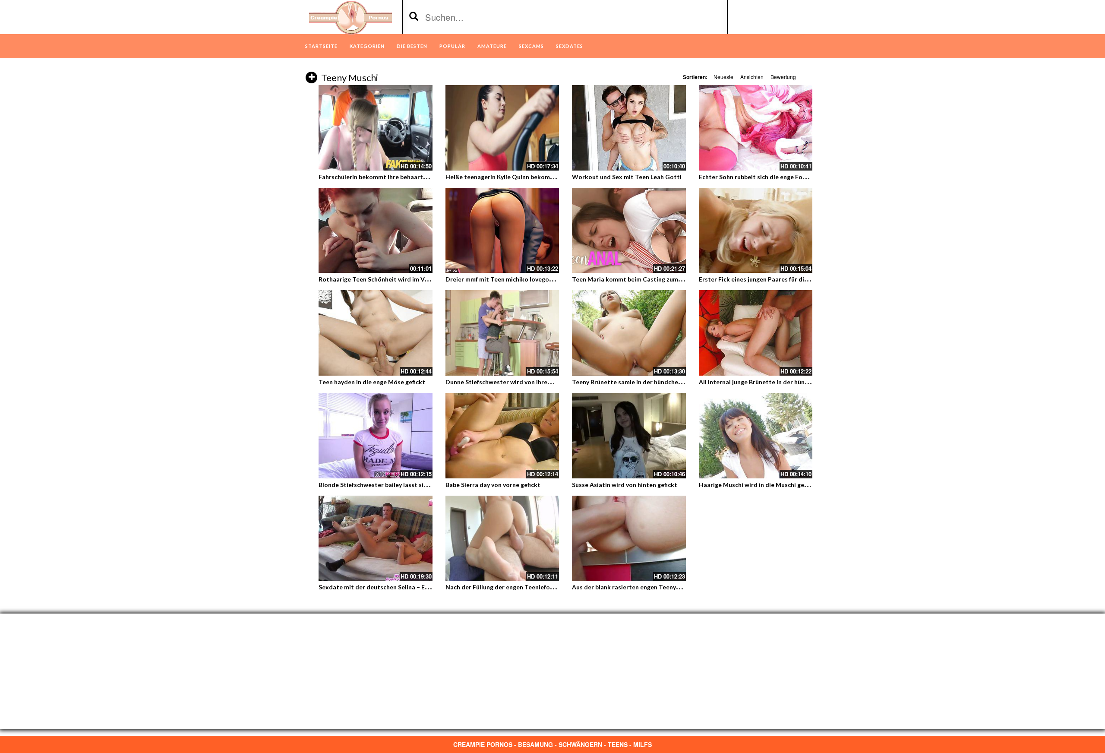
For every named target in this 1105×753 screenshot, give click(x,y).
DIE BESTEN (412, 46)
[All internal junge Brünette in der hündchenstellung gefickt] (756, 333)
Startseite (321, 46)
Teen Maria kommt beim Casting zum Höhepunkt (642, 279)
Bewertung (783, 76)
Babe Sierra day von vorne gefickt (492, 484)
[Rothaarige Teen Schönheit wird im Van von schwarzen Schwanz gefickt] (376, 230)
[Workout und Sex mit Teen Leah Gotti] (629, 128)
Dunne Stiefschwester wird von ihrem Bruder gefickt (520, 382)
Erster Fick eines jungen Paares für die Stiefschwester (775, 279)
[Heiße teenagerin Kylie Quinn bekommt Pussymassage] (502, 128)
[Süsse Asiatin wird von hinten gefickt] (629, 435)
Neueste (723, 76)
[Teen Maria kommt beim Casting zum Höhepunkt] (629, 230)
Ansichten (752, 76)
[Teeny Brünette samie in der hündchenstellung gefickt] (629, 333)
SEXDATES (569, 46)
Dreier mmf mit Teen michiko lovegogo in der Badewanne (527, 279)
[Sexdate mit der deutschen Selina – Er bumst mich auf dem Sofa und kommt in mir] (376, 538)
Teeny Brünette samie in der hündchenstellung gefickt (649, 382)
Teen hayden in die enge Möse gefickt (372, 382)
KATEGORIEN (367, 46)
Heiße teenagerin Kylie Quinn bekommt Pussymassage (523, 176)
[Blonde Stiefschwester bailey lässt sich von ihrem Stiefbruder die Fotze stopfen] (376, 435)
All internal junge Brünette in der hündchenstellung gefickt (782, 382)
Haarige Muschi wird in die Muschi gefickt (758, 484)
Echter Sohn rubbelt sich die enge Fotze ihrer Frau (770, 176)
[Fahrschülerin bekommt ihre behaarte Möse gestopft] (376, 128)
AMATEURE (492, 46)
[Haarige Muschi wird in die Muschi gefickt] (756, 435)
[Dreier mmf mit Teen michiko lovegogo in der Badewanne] (502, 230)
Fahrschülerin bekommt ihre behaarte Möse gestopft (394, 176)
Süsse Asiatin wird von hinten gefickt (624, 484)
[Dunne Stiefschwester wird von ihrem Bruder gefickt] (502, 333)
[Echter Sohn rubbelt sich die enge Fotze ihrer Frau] (756, 128)
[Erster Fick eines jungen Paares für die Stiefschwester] (756, 230)
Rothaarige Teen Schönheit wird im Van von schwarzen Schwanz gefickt (420, 279)
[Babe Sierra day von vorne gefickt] (502, 435)
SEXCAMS (531, 46)
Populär (452, 46)
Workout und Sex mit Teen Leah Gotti (627, 176)
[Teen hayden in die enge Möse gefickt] (376, 333)
